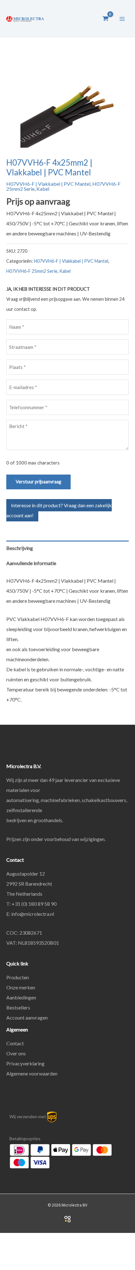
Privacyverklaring (25, 1063)
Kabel (42, 189)
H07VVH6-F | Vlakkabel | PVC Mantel (48, 184)
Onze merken (20, 987)
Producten (17, 977)
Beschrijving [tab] (19, 548)
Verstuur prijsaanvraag (38, 481)
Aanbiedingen (21, 997)
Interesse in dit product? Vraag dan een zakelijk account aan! (59, 510)
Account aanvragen (27, 1017)
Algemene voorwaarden (31, 1073)
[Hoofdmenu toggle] (122, 18)
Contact (15, 1043)
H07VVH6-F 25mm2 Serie (31, 271)
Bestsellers (18, 1007)
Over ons (16, 1053)
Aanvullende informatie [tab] (31, 563)
